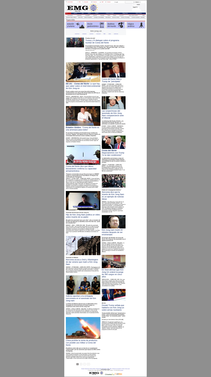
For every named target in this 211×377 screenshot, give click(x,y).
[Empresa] (92, 2)
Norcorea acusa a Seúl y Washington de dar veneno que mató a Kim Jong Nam (82, 262)
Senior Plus (80, 17)
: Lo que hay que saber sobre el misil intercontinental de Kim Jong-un (83, 86)
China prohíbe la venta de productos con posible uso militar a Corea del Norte (81, 342)
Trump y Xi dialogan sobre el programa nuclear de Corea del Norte (102, 41)
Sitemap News (98, 368)
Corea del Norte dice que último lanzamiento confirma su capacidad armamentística (81, 168)
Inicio (67, 13)
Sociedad (102, 15)
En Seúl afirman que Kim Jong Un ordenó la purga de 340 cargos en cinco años (112, 273)
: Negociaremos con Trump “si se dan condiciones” (113, 152)
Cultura (108, 15)
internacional (84, 33)
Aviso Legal (127, 368)
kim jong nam (98, 33)
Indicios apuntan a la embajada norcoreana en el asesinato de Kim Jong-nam (81, 298)
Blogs (144, 15)
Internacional (70, 15)
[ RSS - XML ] (109, 368)
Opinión (114, 15)
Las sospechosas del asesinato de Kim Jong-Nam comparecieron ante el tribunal (113, 114)
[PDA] (66, 2)
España (96, 13)
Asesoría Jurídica (115, 17)
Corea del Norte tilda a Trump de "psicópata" (111, 80)
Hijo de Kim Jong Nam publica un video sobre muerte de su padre (83, 216)
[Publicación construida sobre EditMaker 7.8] (118, 374)
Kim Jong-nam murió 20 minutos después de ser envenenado (112, 232)
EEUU (104, 33)
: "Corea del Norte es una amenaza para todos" (82, 128)
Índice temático (93, 368)
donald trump (116, 33)
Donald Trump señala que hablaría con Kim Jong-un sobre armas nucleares (113, 307)
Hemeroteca (87, 368)
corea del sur (91, 33)
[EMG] (97, 374)
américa (110, 33)
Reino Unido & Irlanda (133, 15)
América (75, 13)
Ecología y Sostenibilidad (99, 17)
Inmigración (79, 15)
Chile (83, 13)
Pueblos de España (110, 13)
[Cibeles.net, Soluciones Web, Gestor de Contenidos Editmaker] (110, 374)
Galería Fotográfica (88, 17)
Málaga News (125, 13)
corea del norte (77, 33)
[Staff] (100, 2)
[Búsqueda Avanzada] (83, 2)
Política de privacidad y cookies (119, 368)
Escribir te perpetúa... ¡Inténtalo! (138, 17)
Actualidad (87, 15)
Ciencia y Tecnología (125, 17)
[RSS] (77, 2)
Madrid (138, 7)
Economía (121, 15)
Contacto (121, 370)
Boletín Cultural (139, 13)
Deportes (95, 15)
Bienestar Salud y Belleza (71, 17)
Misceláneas (108, 17)
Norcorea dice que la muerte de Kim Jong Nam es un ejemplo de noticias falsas (113, 195)
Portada (82, 368)
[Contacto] (106, 2)
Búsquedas (104, 368)
